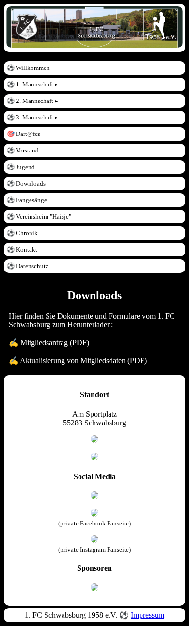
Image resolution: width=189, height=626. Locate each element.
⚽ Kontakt (22, 249)
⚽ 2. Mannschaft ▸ (32, 100)
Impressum (147, 615)
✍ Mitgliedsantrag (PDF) (49, 342)
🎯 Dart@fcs (23, 133)
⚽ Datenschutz (27, 266)
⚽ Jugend (21, 166)
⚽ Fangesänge (27, 199)
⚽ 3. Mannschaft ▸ (32, 117)
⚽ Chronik (22, 233)
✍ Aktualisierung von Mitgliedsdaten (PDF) (78, 360)
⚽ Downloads (26, 183)
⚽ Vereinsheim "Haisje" (39, 216)
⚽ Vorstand (23, 150)
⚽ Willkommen (28, 67)
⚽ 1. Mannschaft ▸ (32, 84)
